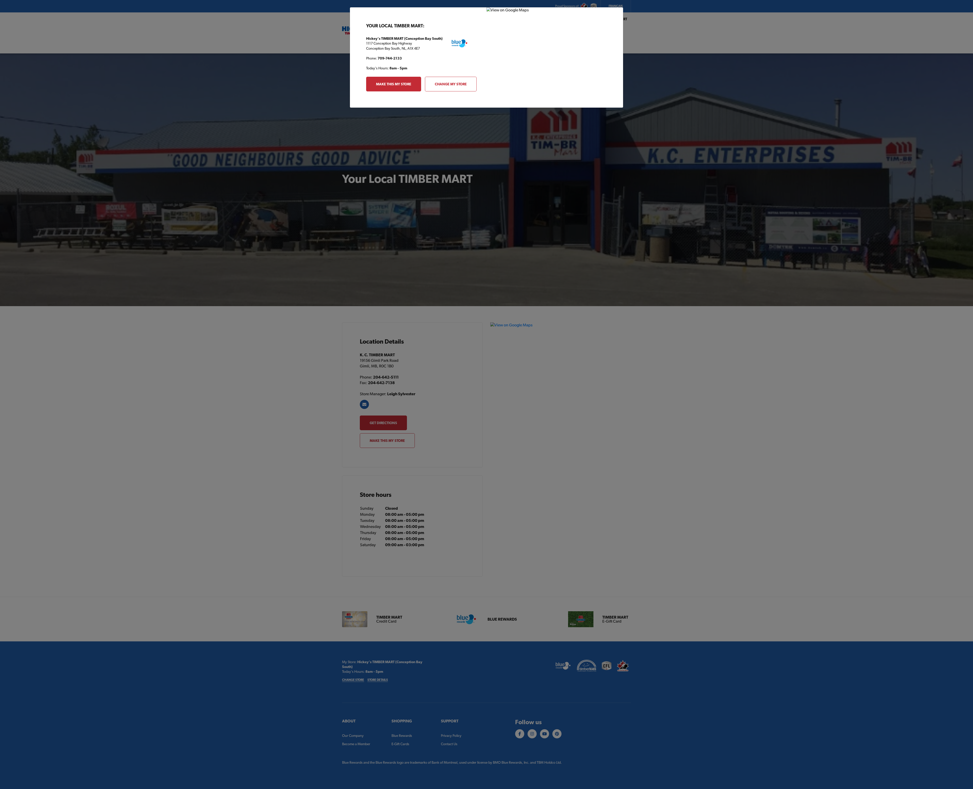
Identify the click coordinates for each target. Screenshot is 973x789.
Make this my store (393, 84)
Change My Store (451, 84)
